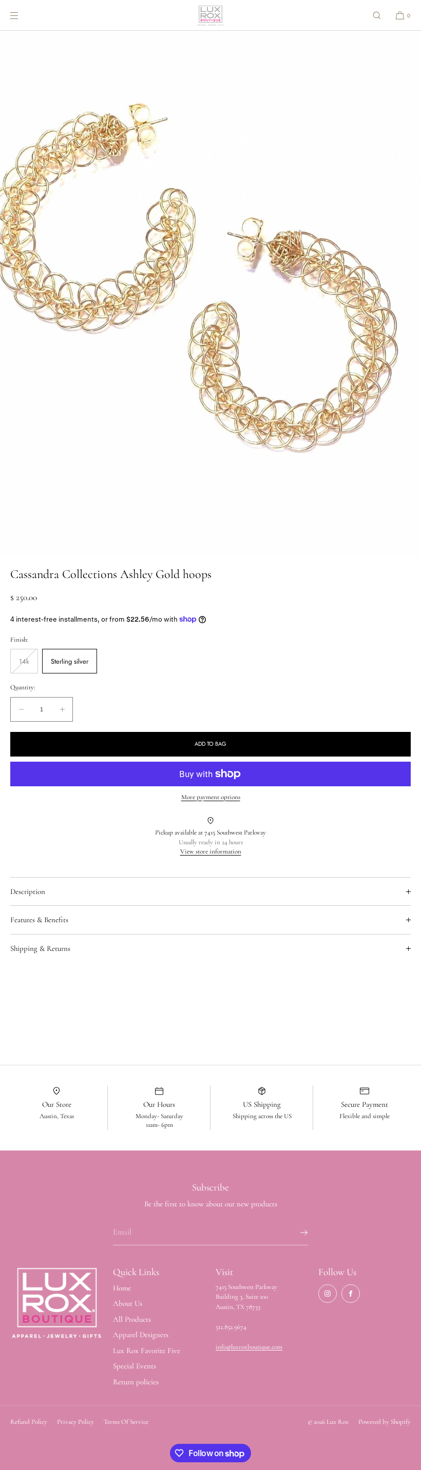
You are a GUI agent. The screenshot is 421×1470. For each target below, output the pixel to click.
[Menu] (22, 15)
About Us (127, 1303)
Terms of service (126, 1422)
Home (122, 1288)
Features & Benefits (39, 919)
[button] (377, 15)
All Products (132, 1319)
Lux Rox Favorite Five (146, 1350)
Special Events (134, 1365)
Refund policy (28, 1422)
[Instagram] (327, 1293)
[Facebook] (350, 1293)
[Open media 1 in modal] (210, 294)
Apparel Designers (140, 1334)
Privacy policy (75, 1422)
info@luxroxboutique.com (249, 1347)
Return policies (136, 1381)
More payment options (210, 797)
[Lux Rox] (210, 15)
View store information (210, 851)
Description (27, 891)
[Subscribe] (295, 1232)
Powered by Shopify (384, 1422)
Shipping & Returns (40, 948)
